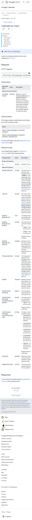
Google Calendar (8, 7)
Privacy (8, 512)
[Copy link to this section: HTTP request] (14, 69)
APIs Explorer (5, 465)
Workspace (18, 2)
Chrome (3, 494)
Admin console (5, 457)
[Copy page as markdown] (8, 28)
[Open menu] (2, 2)
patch (29, 189)
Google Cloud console (7, 462)
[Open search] (24, 2)
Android (3, 491)
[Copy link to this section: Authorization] (13, 117)
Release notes (5, 444)
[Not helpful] (14, 18)
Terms (3, 512)
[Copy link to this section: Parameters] (12, 82)
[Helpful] (12, 18)
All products (4, 505)
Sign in (28, 2)
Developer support (6, 446)
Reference (6, 15)
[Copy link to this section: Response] (12, 375)
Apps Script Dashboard (7, 459)
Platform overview (6, 438)
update (23, 189)
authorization (16, 51)
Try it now (12, 58)
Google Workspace (11, 13)
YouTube (3, 480)
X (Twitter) (4, 478)
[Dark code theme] (29, 73)
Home (2, 13)
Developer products (6, 441)
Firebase (3, 497)
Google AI (3, 502)
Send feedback (7, 22)
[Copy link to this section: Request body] (14, 148)
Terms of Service (6, 449)
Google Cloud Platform (7, 499)
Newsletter (4, 475)
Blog (2, 472)
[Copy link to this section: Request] (11, 65)
